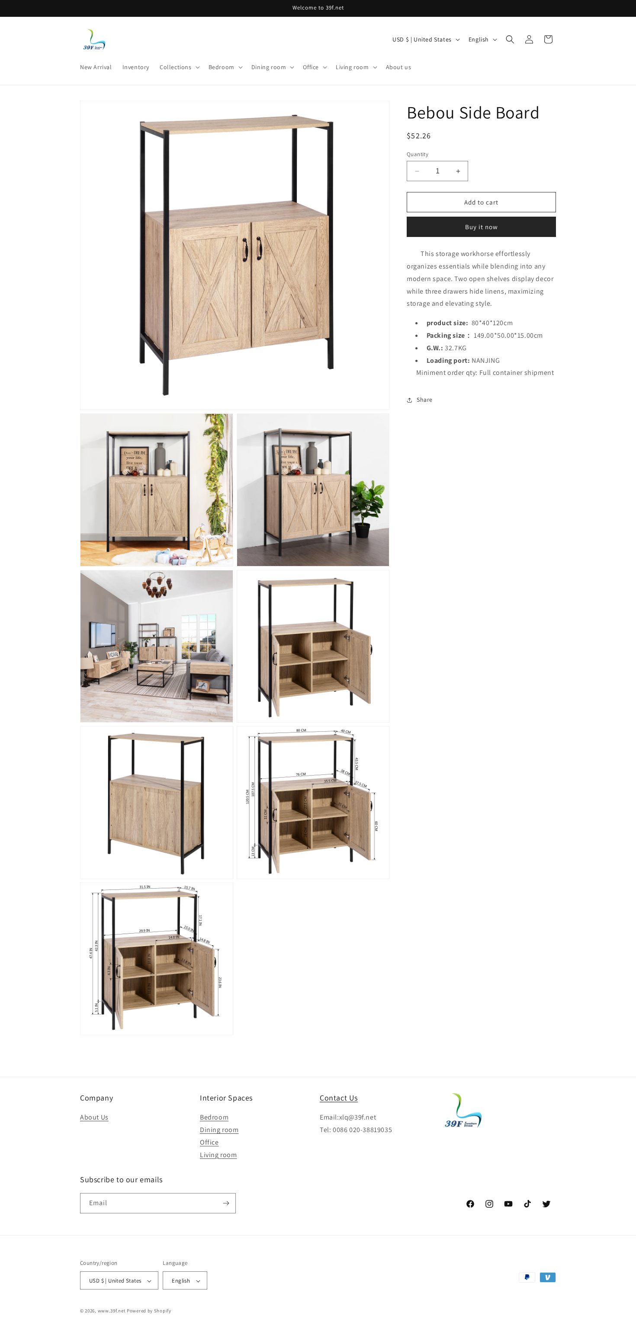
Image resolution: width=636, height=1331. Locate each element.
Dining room (219, 1129)
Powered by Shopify (149, 1311)
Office (209, 1142)
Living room (218, 1154)
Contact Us (339, 1098)
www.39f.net (112, 1311)
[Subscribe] (225, 1203)
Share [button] (425, 399)
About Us (94, 1117)
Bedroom (214, 1117)
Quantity (417, 154)
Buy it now (481, 227)
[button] (178, 67)
